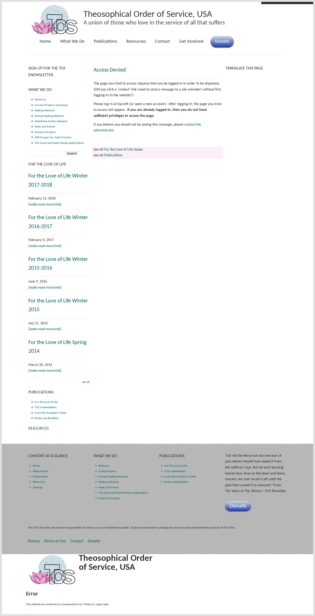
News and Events (45, 126)
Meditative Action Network (51, 121)
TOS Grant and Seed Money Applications (59, 143)
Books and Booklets (46, 418)
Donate (222, 41)
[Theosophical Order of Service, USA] (55, 33)
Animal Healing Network (49, 116)
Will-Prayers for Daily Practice (53, 137)
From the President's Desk (50, 412)
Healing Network (45, 110)
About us (104, 465)
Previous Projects (45, 132)
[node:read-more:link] (44, 204)
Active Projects (107, 471)
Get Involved (191, 41)
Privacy (34, 541)
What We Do (70, 43)
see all (85, 381)
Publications (103, 43)
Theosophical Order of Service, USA (147, 14)
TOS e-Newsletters (45, 407)
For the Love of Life (118, 149)
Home (45, 41)
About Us (40, 99)
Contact (162, 41)
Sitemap (37, 487)
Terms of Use (55, 541)
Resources (136, 41)
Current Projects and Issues (51, 105)
